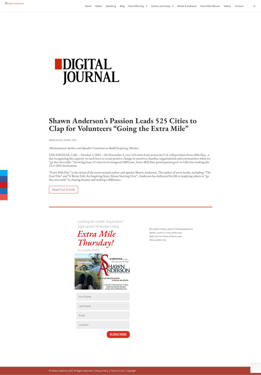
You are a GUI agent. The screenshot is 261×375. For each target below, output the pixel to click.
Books (98, 6)
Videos (227, 6)
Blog (122, 6)
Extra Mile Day (136, 6)
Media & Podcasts (187, 6)
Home (88, 6)
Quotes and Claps (160, 6)
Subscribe (118, 334)
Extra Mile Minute (210, 6)
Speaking (111, 6)
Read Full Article (63, 190)
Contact (239, 6)
